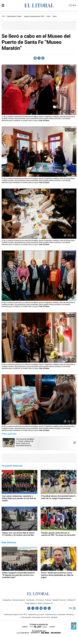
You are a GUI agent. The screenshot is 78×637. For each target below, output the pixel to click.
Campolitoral (7, 600)
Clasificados (30, 600)
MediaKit (54, 617)
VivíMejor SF (71, 600)
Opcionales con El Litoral (41, 617)
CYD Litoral (40, 600)
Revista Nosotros (19, 600)
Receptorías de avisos (36, 614)
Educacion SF (48, 603)
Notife (40, 603)
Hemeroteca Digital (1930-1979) (15, 614)
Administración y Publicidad (55, 614)
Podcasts (48, 600)
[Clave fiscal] (73, 629)
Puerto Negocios (31, 603)
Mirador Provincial (59, 600)
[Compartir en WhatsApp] (43, 58)
